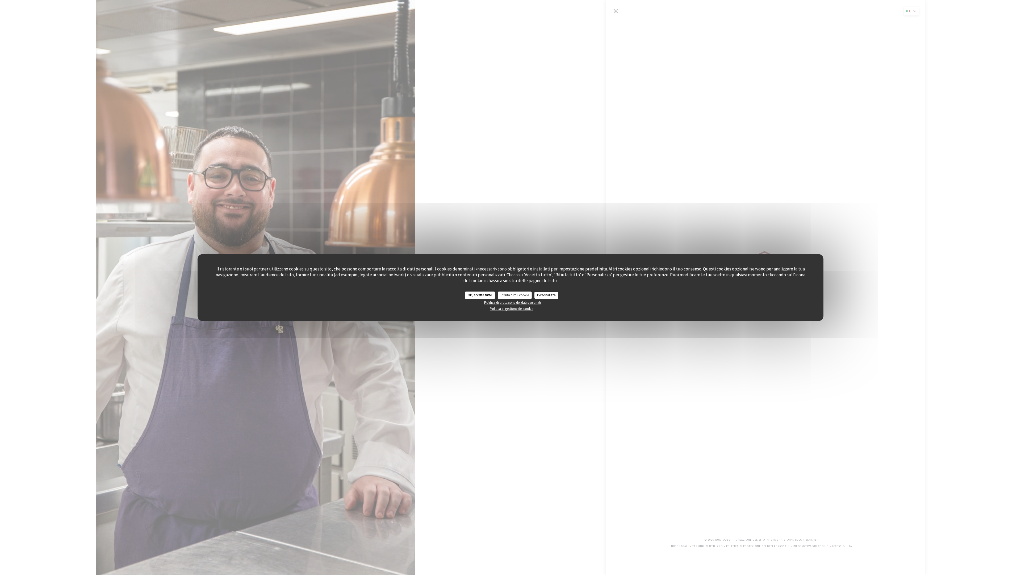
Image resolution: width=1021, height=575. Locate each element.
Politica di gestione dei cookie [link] (511, 308)
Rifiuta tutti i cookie (515, 295)
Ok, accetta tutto (480, 295)
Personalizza (546, 295)
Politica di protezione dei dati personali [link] (512, 302)
